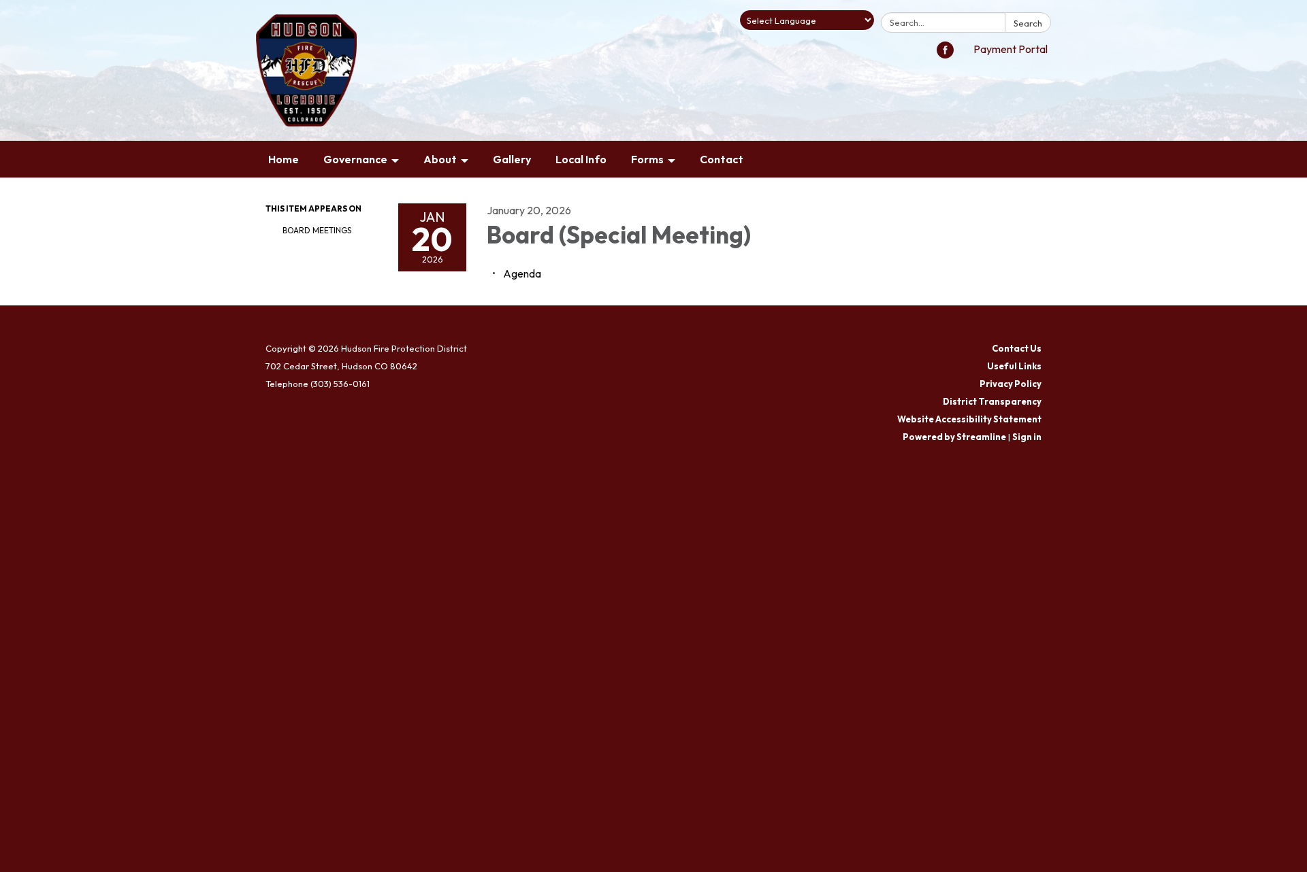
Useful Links (1014, 365)
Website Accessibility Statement (969, 419)
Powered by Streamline (954, 436)
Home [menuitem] (283, 159)
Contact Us (1017, 348)
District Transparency (992, 401)
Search (1028, 23)
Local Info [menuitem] (581, 159)
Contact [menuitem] (721, 159)
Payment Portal (1010, 49)
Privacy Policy (1011, 383)
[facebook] (945, 54)
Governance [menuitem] (355, 159)
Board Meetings (317, 230)
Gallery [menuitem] (512, 159)
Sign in (1027, 436)
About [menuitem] (440, 159)
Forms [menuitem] (647, 159)
